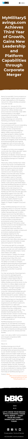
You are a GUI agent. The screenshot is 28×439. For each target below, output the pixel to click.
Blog (14, 408)
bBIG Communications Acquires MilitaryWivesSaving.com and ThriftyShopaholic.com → (18, 377)
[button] (8, 429)
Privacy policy (8, 433)
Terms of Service (19, 433)
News (8, 374)
